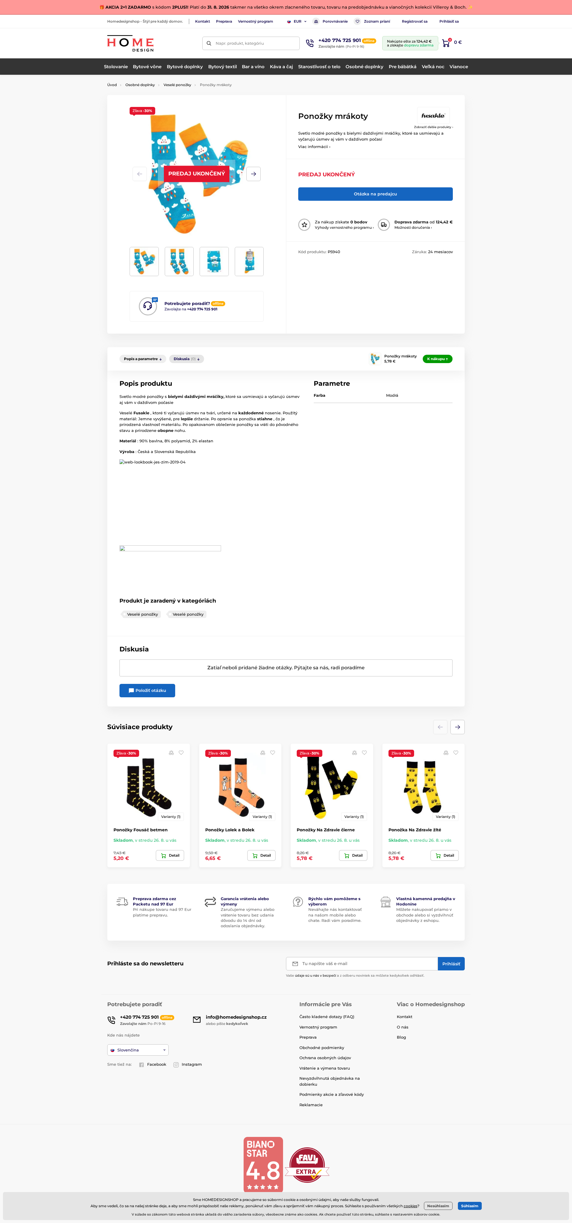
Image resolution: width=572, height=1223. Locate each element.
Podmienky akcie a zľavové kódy (331, 1094)
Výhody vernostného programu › (344, 227)
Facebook (156, 1064)
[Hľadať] (209, 43)
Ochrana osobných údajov (325, 1057)
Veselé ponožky (177, 85)
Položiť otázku (150, 690)
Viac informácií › (314, 146)
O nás (402, 1027)
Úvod (112, 85)
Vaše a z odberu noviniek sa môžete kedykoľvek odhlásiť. (355, 975)
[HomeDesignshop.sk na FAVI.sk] (307, 1165)
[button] (253, 174)
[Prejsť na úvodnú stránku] (130, 43)
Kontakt (202, 21)
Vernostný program (255, 21)
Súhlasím (469, 1206)
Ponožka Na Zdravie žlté (414, 830)
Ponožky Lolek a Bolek (229, 830)
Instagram (192, 1064)
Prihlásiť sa (449, 21)
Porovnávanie (335, 21)
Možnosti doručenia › (413, 227)
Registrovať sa (415, 21)
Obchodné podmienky (321, 1047)
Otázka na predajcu (375, 194)
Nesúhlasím (438, 1206)
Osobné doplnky (140, 85)
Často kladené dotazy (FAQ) (326, 1016)
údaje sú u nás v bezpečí (315, 975)
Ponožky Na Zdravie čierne (326, 830)
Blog (401, 1037)
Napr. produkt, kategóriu (240, 43)
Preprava (224, 21)
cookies (410, 1206)
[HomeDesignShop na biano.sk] (263, 1165)
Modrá (392, 395)
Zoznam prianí (377, 21)
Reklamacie (311, 1104)
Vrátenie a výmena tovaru (324, 1068)
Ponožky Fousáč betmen (141, 830)
